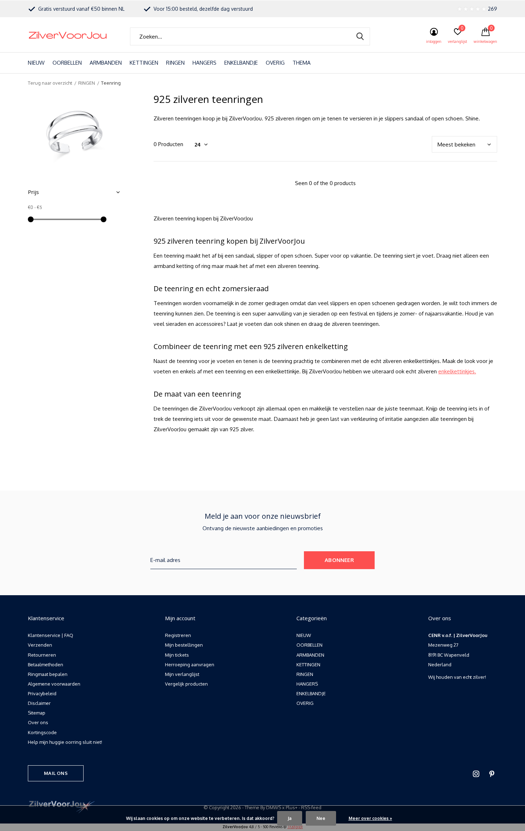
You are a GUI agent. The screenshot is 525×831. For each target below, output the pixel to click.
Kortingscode (42, 732)
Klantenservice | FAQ (50, 635)
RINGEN (175, 62)
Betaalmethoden (45, 664)
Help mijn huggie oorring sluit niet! (65, 742)
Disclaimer (39, 703)
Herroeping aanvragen (189, 664)
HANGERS (204, 62)
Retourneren (42, 655)
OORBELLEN (67, 62)
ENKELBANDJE (241, 62)
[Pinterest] (491, 774)
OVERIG (275, 62)
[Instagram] (476, 774)
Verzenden (40, 645)
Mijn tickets (177, 655)
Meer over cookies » (370, 818)
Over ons (38, 722)
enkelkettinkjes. (457, 371)
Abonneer (339, 560)
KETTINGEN (144, 62)
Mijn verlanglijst (182, 674)
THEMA (301, 62)
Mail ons (55, 773)
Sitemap (36, 713)
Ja (289, 818)
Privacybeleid (42, 693)
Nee (320, 818)
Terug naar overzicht (50, 83)
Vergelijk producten (186, 684)
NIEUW (36, 62)
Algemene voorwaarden (54, 684)
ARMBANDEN (106, 62)
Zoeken (360, 36)
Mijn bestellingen (184, 645)
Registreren (178, 635)
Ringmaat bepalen (48, 674)
